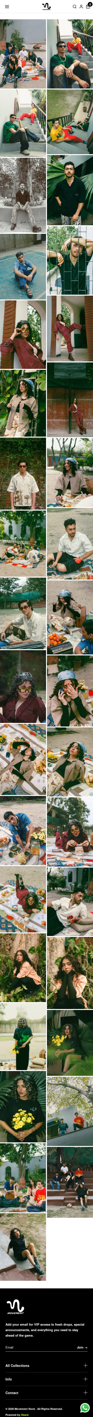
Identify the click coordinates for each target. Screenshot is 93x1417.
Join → (82, 1347)
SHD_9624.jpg (70, 1043)
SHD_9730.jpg (23, 1247)
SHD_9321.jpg (23, 403)
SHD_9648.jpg (70, 1111)
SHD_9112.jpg (70, 121)
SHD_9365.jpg (23, 613)
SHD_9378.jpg (70, 617)
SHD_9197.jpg (70, 190)
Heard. (25, 1415)
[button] (88, 6)
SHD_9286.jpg (23, 334)
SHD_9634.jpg (23, 1106)
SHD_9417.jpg (23, 686)
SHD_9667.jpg (23, 1178)
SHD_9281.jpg (70, 328)
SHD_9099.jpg (23, 123)
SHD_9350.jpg (70, 544)
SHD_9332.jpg (23, 474)
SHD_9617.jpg (23, 1036)
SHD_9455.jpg (70, 691)
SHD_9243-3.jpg (70, 260)
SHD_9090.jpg (70, 54)
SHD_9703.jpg (70, 1182)
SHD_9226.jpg (23, 195)
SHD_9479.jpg (70, 762)
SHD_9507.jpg (70, 832)
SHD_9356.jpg (23, 543)
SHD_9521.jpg (23, 899)
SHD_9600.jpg (23, 967)
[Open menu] (7, 6)
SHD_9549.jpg (70, 902)
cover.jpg (23, 54)
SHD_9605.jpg (70, 973)
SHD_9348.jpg (70, 472)
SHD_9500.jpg (23, 830)
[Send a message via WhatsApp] (85, 1407)
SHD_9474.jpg (23, 759)
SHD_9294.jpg (70, 399)
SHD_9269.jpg (23, 267)
